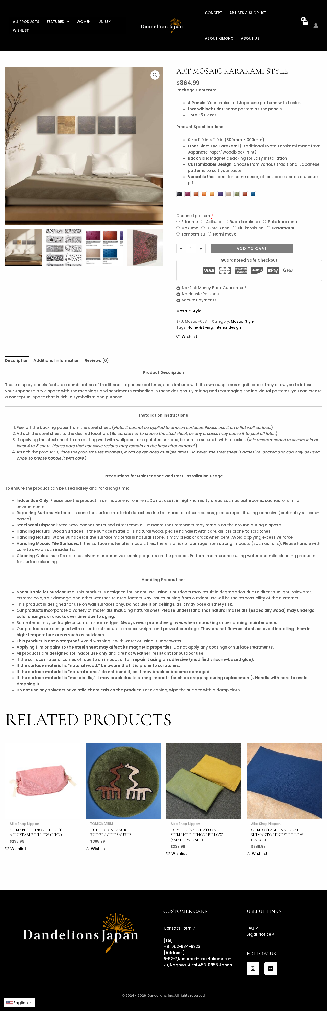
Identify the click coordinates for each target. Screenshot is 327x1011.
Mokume (189, 228)
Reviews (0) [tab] (97, 360)
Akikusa (213, 222)
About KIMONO (219, 38)
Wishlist (21, 30)
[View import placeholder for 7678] (23, 247)
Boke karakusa (282, 222)
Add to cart (252, 248)
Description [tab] (17, 360)
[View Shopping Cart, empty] (305, 25)
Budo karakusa (244, 222)
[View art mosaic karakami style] (64, 247)
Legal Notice (259, 934)
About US (250, 38)
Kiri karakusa (250, 228)
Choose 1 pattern (193, 215)
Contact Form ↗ (180, 928)
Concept (213, 12)
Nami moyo (224, 234)
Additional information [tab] (56, 360)
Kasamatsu (283, 228)
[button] (66, 22)
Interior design (228, 327)
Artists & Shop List (247, 12)
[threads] (270, 968)
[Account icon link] (315, 25)
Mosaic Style (188, 311)
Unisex (104, 21)
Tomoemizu (192, 234)
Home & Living (200, 327)
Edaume (189, 222)
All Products (26, 21)
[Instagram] (253, 968)
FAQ (250, 928)
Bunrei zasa (217, 228)
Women (84, 21)
